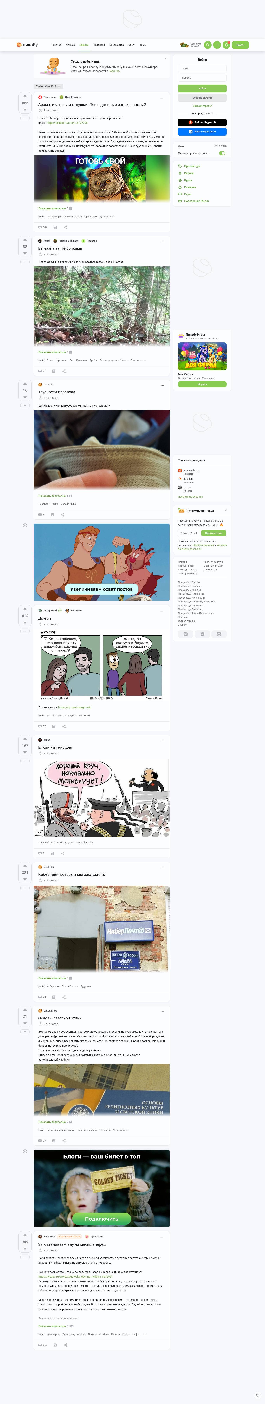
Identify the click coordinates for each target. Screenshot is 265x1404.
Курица (115, 1334)
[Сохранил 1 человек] (53, 514)
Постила (183, 617)
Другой (44, 618)
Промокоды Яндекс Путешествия (196, 601)
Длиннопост (107, 216)
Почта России (70, 986)
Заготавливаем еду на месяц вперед (72, 1244)
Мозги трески (55, 715)
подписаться (213, 533)
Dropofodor (50, 97)
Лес (71, 360)
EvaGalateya (50, 1010)
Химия (69, 216)
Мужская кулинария (74, 1334)
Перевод (43, 503)
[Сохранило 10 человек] (54, 997)
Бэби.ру (182, 625)
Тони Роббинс (46, 842)
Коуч (60, 842)
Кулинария (53, 1334)
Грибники (82, 360)
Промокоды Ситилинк (190, 609)
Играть (202, 384)
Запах (78, 216)
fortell (47, 240)
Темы (143, 44)
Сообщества (116, 44)
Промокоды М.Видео (189, 590)
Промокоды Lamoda (189, 586)
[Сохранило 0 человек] (54, 371)
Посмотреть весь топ (190, 496)
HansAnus (49, 1236)
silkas (47, 739)
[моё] (41, 216)
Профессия (91, 216)
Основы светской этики (60, 1018)
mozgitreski (50, 610)
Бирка (54, 503)
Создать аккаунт (202, 97)
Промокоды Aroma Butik (191, 597)
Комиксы (84, 715)
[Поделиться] (65, 227)
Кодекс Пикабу (186, 565)
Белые (50, 360)
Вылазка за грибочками (60, 248)
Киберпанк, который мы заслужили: (71, 874)
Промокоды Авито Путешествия (196, 613)
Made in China (68, 503)
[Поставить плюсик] (25, 96)
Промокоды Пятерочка (191, 594)
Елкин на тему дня (55, 747)
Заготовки (94, 1334)
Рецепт (126, 1334)
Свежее (84, 44)
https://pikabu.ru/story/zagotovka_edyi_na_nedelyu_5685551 (75, 1276)
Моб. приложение (187, 573)
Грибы (93, 360)
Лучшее (70, 44)
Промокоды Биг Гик (189, 582)
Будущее (86, 986)
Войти (240, 44)
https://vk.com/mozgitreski (74, 707)
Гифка (136, 1334)
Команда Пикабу (187, 569)
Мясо (106, 1334)
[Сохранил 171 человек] (55, 227)
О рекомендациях (213, 565)
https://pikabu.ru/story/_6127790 (67, 122)
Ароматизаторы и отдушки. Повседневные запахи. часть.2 (92, 104)
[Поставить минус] (25, 110)
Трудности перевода (56, 392)
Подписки (99, 44)
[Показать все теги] (145, 1334)
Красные (62, 360)
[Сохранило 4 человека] (53, 853)
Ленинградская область (114, 360)
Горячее (56, 44)
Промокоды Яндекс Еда (191, 605)
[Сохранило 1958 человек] (55, 1345)
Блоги (131, 44)
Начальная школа (87, 1130)
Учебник (105, 1130)
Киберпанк (53, 986)
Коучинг (69, 842)
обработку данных (203, 545)
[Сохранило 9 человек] (54, 726)
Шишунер (70, 715)
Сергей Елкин (85, 842)
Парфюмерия (54, 216)
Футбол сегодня (187, 621)
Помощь (183, 562)
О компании (210, 569)
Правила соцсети (213, 562)
